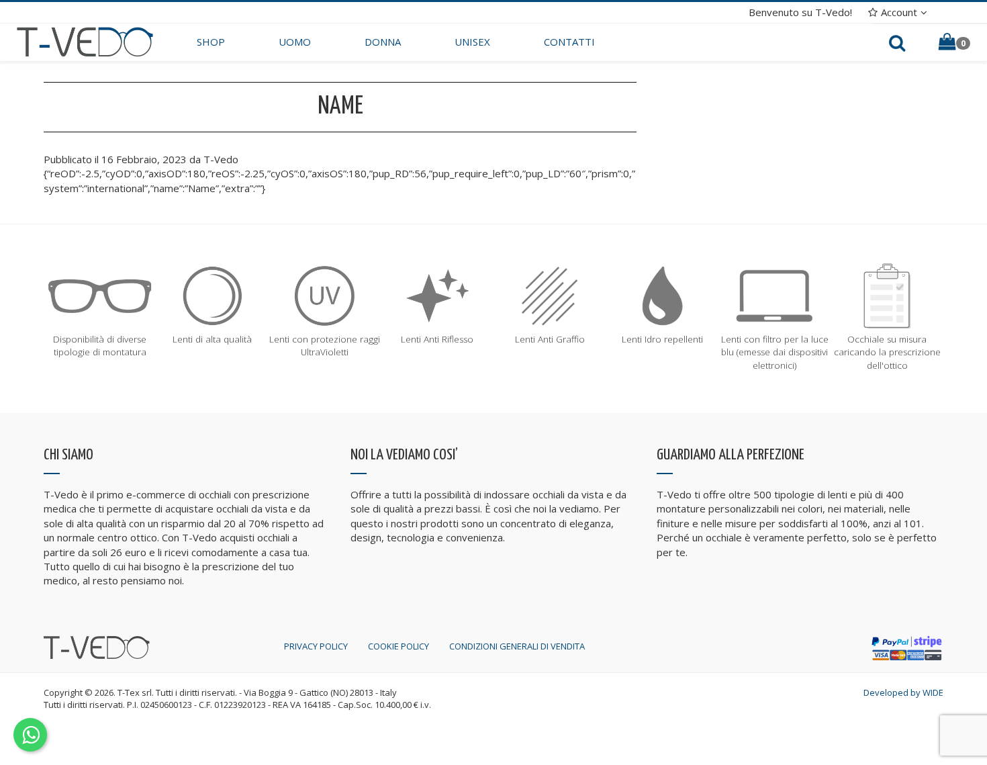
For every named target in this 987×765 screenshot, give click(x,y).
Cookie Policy (398, 646)
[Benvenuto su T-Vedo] (85, 41)
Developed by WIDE (903, 692)
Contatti (569, 41)
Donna (383, 41)
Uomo (295, 41)
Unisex (472, 41)
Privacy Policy (316, 646)
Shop (211, 41)
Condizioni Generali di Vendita (517, 646)
